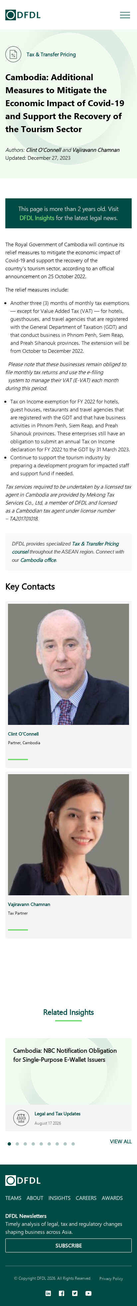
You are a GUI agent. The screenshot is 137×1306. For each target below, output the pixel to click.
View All (121, 1141)
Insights (59, 1197)
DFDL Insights (37, 218)
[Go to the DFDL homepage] (23, 15)
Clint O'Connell (43, 149)
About (35, 1197)
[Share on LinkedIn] (9, 985)
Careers (86, 1197)
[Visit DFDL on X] (74, 1294)
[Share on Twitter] (36, 985)
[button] (9, 1144)
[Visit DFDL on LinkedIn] (48, 1294)
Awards (112, 1197)
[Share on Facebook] (23, 985)
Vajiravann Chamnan (95, 149)
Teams (13, 1197)
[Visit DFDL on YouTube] (88, 1294)
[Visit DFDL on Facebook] (61, 1294)
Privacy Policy (111, 1278)
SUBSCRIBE (69, 1245)
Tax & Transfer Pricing (51, 54)
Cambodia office (38, 559)
